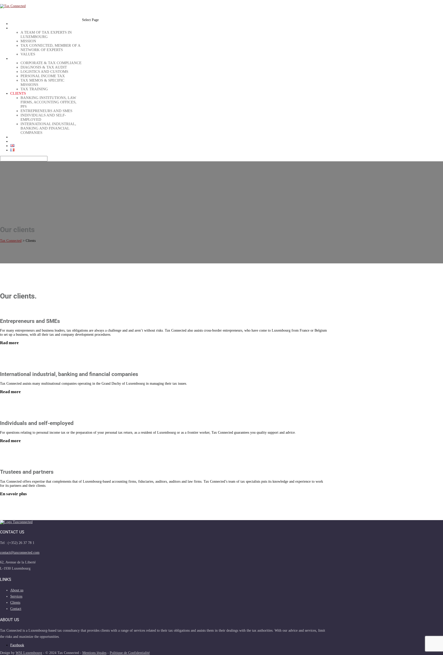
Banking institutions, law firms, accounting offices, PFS (48, 102)
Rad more (9, 342)
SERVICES (19, 58)
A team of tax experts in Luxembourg (46, 34)
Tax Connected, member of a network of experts (50, 47)
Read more (10, 391)
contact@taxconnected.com (19, 552)
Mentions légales (94, 653)
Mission (28, 41)
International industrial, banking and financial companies (48, 128)
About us (19, 28)
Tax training (34, 89)
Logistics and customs (44, 72)
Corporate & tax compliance (51, 63)
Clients (18, 93)
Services (16, 596)
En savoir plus (13, 493)
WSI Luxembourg (29, 653)
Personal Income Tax (43, 76)
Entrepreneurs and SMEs (46, 111)
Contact (19, 141)
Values (28, 54)
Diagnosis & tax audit (44, 67)
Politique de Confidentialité (130, 653)
